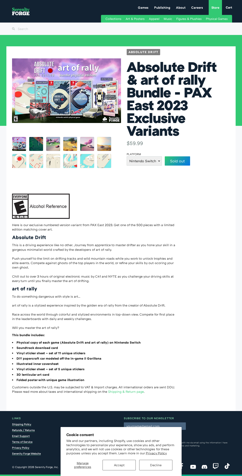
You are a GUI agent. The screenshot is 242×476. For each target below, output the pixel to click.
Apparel (154, 19)
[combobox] (120, 29)
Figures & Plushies (189, 19)
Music (168, 19)
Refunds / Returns (23, 430)
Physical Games (217, 19)
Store (215, 7)
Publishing (162, 7)
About (180, 7)
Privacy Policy (156, 453)
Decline (156, 465)
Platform (134, 154)
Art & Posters (135, 19)
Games (143, 7)
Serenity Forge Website (26, 453)
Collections (113, 19)
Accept (119, 465)
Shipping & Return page (126, 391)
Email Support (21, 435)
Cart (229, 7)
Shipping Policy (21, 424)
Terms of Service (22, 441)
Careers (197, 7)
